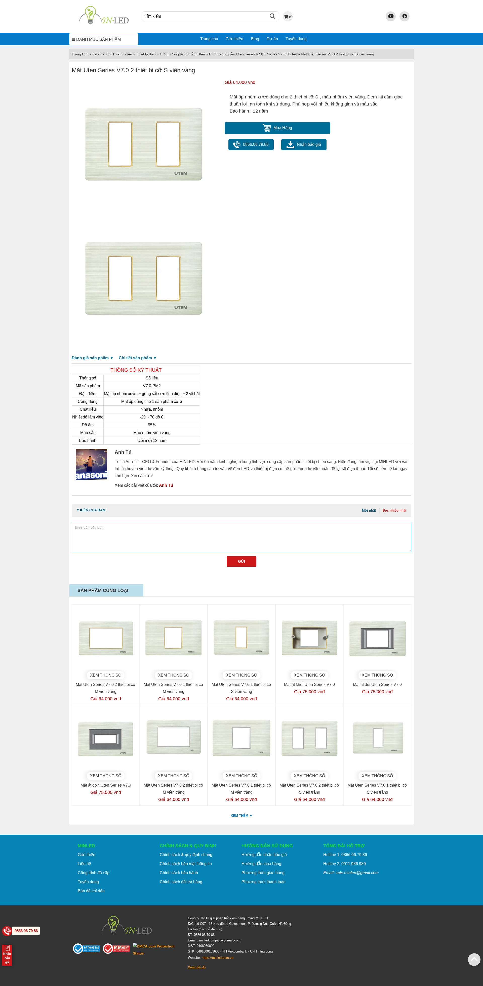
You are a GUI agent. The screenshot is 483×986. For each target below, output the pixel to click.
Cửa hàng (100, 54)
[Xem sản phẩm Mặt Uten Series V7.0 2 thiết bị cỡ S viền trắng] (309, 739)
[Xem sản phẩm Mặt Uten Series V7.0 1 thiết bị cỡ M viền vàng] (173, 638)
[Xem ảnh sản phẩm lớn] (142, 146)
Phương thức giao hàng (263, 873)
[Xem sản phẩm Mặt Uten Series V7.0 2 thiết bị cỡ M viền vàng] (105, 638)
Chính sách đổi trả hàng (181, 882)
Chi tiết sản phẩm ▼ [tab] (138, 358)
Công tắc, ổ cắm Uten (187, 54)
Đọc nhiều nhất (394, 510)
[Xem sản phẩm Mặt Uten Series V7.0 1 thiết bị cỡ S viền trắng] (377, 739)
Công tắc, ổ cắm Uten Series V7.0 (236, 54)
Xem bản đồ (197, 967)
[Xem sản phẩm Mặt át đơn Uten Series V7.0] (105, 739)
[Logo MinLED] (103, 23)
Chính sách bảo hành (179, 873)
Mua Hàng (282, 128)
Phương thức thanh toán (264, 882)
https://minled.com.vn (217, 958)
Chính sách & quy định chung (186, 855)
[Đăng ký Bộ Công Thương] (118, 949)
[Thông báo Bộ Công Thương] (88, 949)
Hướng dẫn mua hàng (261, 864)
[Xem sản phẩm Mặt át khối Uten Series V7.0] (309, 638)
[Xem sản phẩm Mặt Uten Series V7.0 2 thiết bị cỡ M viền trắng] (173, 739)
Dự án (272, 39)
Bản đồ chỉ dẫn (91, 891)
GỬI (241, 561)
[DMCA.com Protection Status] (156, 950)
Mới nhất (369, 510)
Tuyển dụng (296, 39)
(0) (291, 16)
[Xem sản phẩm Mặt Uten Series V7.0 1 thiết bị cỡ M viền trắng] (241, 739)
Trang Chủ (80, 54)
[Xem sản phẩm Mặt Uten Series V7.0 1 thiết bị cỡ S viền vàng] (241, 638)
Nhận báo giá (309, 144)
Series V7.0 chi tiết (282, 54)
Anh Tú (166, 485)
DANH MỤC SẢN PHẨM (98, 39)
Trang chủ (209, 39)
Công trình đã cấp (93, 873)
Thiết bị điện (122, 54)
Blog (255, 39)
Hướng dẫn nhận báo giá (264, 855)
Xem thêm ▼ (242, 816)
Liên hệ (84, 864)
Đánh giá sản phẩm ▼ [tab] (93, 358)
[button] (474, 959)
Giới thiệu (234, 39)
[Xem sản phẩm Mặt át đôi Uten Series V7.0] (377, 638)
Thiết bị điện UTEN (151, 54)
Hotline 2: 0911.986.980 (344, 864)
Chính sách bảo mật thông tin (186, 864)
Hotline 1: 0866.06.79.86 (345, 855)
